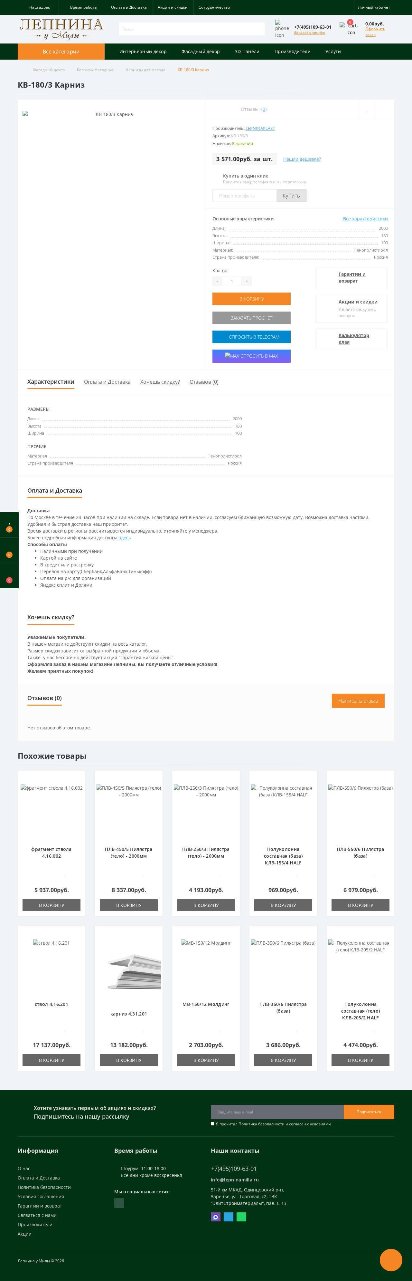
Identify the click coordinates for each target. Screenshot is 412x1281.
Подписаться (369, 1111)
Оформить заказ (375, 31)
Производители (293, 51)
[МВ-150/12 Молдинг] (206, 966)
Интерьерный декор (143, 51)
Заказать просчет (251, 318)
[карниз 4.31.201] (129, 971)
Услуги (333, 51)
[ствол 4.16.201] (51, 966)
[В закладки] (78, 779)
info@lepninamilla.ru (235, 1180)
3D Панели (247, 51)
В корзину (251, 299)
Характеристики (50, 381)
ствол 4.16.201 (51, 1004)
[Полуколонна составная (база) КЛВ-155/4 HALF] (283, 811)
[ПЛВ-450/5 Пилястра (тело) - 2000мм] (129, 811)
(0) (264, 109)
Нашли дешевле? (302, 159)
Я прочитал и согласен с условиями (273, 1124)
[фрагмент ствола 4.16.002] (52, 811)
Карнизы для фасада (145, 69)
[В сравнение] (78, 788)
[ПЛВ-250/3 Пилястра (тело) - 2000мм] (206, 811)
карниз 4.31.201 (128, 1014)
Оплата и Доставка (129, 7)
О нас (24, 1168)
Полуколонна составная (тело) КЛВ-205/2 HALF (360, 1011)
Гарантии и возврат (352, 277)
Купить (291, 195)
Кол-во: (220, 270)
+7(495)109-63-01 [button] (234, 1168)
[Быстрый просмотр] (78, 798)
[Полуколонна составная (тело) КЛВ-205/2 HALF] (360, 966)
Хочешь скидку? (160, 381)
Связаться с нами (37, 1215)
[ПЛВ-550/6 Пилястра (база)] (360, 811)
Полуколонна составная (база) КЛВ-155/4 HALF (283, 856)
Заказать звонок (309, 32)
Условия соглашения (41, 1196)
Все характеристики (365, 219)
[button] (38, 7)
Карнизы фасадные (95, 69)
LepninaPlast (260, 128)
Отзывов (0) (204, 381)
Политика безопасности (262, 1124)
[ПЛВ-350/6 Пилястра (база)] (283, 966)
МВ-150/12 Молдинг (206, 1004)
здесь (125, 538)
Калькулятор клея (354, 338)
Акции (25, 1234)
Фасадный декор (201, 51)
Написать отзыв (358, 700)
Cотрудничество (214, 7)
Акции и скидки (173, 7)
